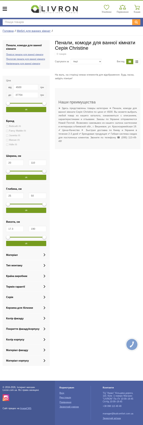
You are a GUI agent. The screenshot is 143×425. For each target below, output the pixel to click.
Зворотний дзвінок (69, 407)
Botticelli (13, 126)
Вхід (61, 393)
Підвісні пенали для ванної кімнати (24, 54)
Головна (8, 31)
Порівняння (65, 402)
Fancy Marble (16, 131)
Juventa (13, 135)
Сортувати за (62, 61)
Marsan (13, 140)
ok (26, 109)
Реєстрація (65, 397)
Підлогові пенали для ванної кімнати (25, 59)
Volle (11, 144)
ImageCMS (25, 408)
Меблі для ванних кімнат (34, 31)
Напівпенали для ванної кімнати (23, 63)
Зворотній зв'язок (112, 418)
